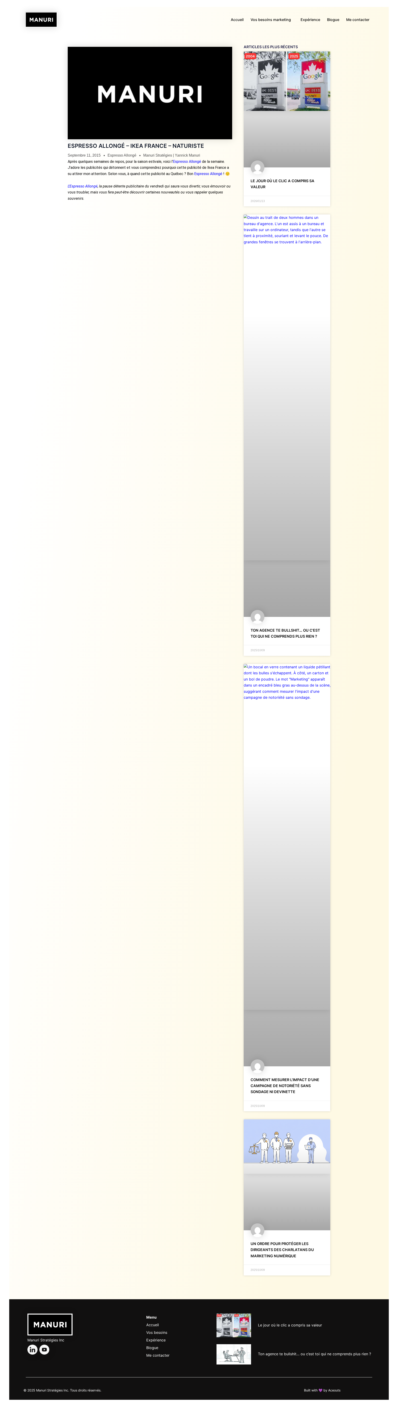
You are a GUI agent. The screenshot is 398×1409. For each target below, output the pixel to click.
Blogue (333, 19)
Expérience (310, 19)
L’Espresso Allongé (82, 186)
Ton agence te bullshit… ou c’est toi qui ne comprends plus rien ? (314, 1354)
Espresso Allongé (122, 155)
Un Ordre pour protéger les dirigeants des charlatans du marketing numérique (282, 1249)
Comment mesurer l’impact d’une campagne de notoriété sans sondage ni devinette (285, 1085)
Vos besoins (156, 1332)
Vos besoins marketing (271, 19)
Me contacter (357, 19)
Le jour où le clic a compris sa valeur (290, 1325)
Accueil (237, 19)
